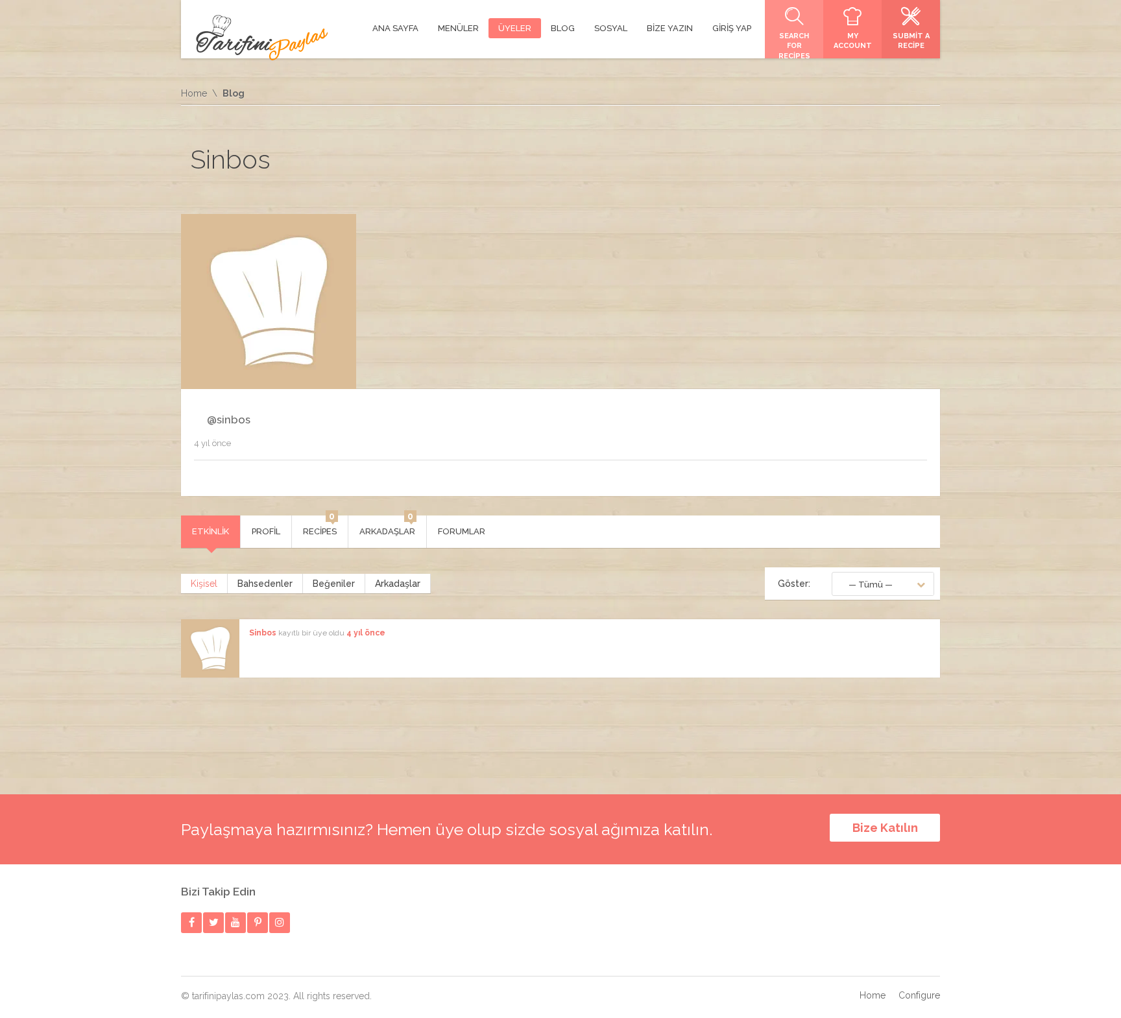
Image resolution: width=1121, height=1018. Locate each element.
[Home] (262, 37)
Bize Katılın (885, 828)
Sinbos (262, 632)
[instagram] (280, 922)
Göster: (794, 583)
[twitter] (214, 922)
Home (194, 93)
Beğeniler (334, 583)
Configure (919, 995)
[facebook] (192, 922)
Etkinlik (210, 531)
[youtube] (236, 922)
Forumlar (461, 531)
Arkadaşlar (387, 525)
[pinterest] (258, 922)
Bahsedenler (265, 583)
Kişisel (204, 583)
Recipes (320, 525)
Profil (266, 531)
